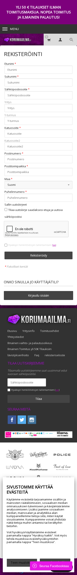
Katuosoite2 (12, 141)
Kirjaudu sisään (38, 295)
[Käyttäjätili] (60, 39)
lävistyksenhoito (18, 355)
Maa (7, 179)
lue (54, 245)
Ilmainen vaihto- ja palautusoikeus (29, 343)
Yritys (8, 102)
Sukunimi (10, 76)
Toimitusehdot (49, 331)
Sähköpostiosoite (15, 89)
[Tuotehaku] (71, 39)
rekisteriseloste (55, 355)
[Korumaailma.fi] (17, 39)
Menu (14, 29)
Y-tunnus (10, 115)
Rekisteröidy (38, 255)
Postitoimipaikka (15, 166)
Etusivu (12, 331)
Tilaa (38, 399)
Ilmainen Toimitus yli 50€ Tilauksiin (29, 349)
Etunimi (9, 64)
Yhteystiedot (15, 337)
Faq (36, 355)
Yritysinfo (28, 331)
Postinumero (12, 153)
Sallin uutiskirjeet (15, 204)
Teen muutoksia (22, 563)
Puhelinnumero (14, 192)
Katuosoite (11, 128)
